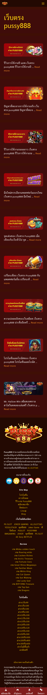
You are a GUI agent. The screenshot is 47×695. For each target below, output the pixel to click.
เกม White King (23, 571)
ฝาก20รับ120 (23, 627)
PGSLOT (21, 530)
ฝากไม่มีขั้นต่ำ (23, 646)
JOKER (20, 533)
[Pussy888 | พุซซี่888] (4, 3)
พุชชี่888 (29, 533)
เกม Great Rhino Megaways (23, 565)
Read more (35, 239)
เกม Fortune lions (23, 561)
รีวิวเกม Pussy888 (24, 501)
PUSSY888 (32, 530)
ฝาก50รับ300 (23, 634)
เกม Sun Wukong (23, 577)
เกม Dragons (23, 590)
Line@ (24, 510)
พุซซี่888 (22, 527)
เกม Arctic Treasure (23, 558)
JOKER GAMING (21, 524)
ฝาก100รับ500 (23, 637)
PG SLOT (8, 524)
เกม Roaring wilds (23, 552)
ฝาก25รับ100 (23, 631)
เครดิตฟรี (23, 650)
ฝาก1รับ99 (23, 602)
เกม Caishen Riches (23, 555)
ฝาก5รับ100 (23, 608)
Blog (23, 514)
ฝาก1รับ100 (23, 605)
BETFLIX (28, 537)
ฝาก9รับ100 (23, 612)
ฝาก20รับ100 (23, 624)
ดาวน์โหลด (23, 498)
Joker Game (33, 527)
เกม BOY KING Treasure (23, 584)
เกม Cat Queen (23, 574)
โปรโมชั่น (23, 495)
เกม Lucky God (23, 580)
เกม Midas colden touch (23, 549)
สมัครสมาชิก (23, 504)
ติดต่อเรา (23, 507)
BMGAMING (10, 533)
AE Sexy (19, 537)
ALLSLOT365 (33, 468)
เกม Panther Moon (23, 568)
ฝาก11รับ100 (23, 618)
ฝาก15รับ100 (23, 621)
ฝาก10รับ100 (23, 615)
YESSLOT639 (11, 527)
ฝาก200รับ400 (23, 640)
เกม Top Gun (23, 587)
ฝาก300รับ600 (23, 643)
